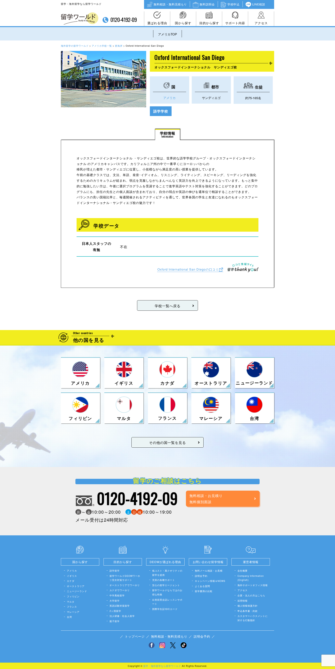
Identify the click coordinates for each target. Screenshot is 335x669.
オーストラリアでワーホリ (125, 585)
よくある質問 (202, 586)
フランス (72, 606)
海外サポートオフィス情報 (252, 585)
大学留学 (115, 600)
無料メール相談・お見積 (209, 570)
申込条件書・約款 (247, 610)
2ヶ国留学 (115, 610)
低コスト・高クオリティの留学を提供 (167, 572)
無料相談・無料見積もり (170, 4)
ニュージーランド (77, 591)
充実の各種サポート (163, 579)
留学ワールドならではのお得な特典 (167, 592)
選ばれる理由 (157, 23)
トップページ (135, 636)
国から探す (183, 23)
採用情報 (242, 600)
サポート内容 (235, 23)
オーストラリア (76, 586)
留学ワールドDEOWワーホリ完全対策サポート (125, 578)
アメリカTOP (167, 34)
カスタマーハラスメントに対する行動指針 (252, 618)
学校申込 (233, 4)
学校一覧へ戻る (167, 305)
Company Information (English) (250, 578)
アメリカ (169, 97)
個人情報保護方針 (247, 605)
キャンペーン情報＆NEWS (210, 580)
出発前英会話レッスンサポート (167, 601)
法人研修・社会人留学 (122, 615)
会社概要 (242, 570)
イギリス (72, 575)
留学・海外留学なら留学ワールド (162, 665)
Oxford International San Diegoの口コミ (188, 269)
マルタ (70, 601)
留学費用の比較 (203, 591)
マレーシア (73, 611)
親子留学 (115, 621)
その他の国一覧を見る (167, 442)
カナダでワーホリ (120, 590)
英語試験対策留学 (120, 605)
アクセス (261, 23)
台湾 (69, 616)
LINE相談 (258, 4)
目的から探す (209, 23)
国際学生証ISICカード (165, 609)
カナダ (70, 580)
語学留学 (115, 570)
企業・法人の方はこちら (251, 595)
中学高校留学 (117, 595)
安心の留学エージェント (166, 585)
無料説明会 (207, 4)
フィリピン (73, 596)
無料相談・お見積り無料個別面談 (206, 498)
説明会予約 (201, 575)
